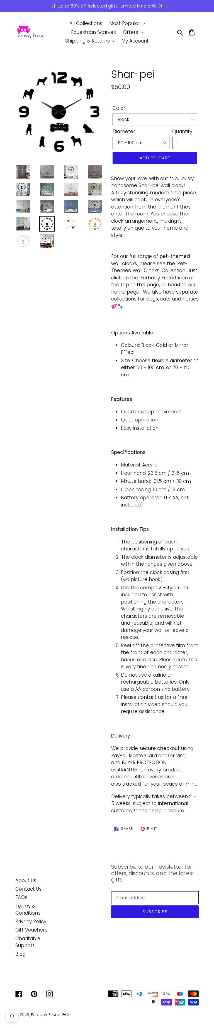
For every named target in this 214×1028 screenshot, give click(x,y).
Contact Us (28, 889)
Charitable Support (27, 942)
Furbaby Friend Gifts (50, 1014)
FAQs (21, 897)
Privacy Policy (30, 921)
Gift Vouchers (31, 930)
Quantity (182, 131)
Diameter (124, 131)
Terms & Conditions (27, 910)
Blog (20, 954)
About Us (25, 880)
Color (119, 108)
